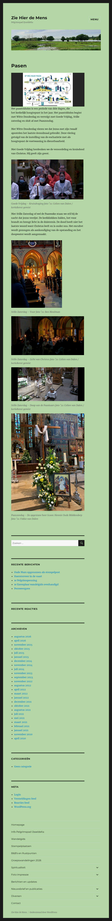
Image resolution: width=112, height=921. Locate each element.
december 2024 (23, 660)
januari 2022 (21, 697)
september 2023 (23, 677)
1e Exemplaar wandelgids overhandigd (36, 584)
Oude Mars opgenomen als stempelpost (37, 572)
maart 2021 (20, 722)
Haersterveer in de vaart (28, 576)
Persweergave (22, 588)
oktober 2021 (21, 705)
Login (17, 794)
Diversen (16, 896)
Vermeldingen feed (25, 798)
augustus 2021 (22, 709)
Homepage (17, 824)
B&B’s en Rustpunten (24, 853)
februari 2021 (21, 726)
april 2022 (20, 689)
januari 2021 (21, 730)
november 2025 (23, 644)
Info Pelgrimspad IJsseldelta (27, 831)
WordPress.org (22, 806)
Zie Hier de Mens (29, 17)
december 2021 (23, 701)
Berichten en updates (24, 881)
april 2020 (20, 738)
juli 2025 (19, 652)
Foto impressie (20, 874)
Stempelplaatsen (21, 846)
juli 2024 (19, 669)
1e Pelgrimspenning (25, 580)
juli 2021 (19, 713)
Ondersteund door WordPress (43, 912)
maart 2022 (21, 693)
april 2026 (20, 640)
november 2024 (23, 665)
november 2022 (23, 681)
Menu (95, 19)
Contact (16, 903)
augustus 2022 (22, 685)
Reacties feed (21, 802)
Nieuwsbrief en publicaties (26, 889)
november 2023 (23, 673)
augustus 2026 (22, 636)
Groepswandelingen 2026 (26, 860)
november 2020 (23, 734)
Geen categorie (23, 766)
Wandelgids (18, 839)
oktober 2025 (22, 648)
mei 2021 (19, 718)
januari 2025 (21, 656)
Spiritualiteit (18, 867)
